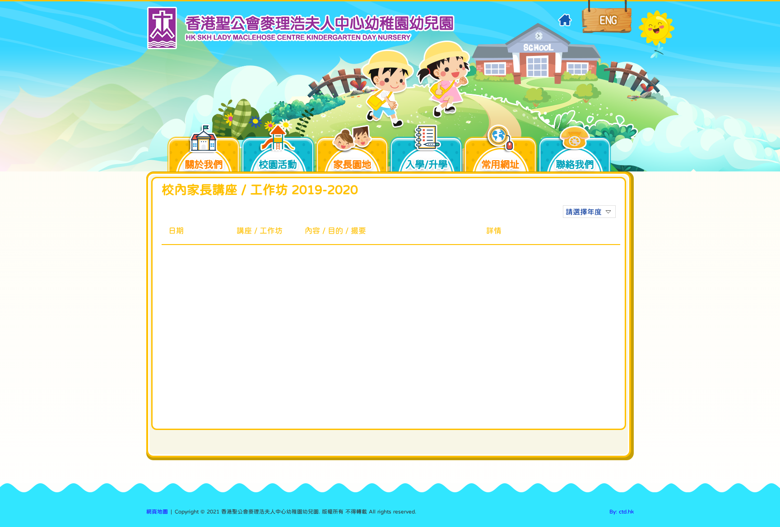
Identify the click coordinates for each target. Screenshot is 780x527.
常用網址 (500, 164)
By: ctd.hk (621, 511)
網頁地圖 (157, 511)
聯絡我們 (575, 164)
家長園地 (352, 164)
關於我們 (204, 164)
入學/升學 (426, 164)
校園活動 (278, 164)
